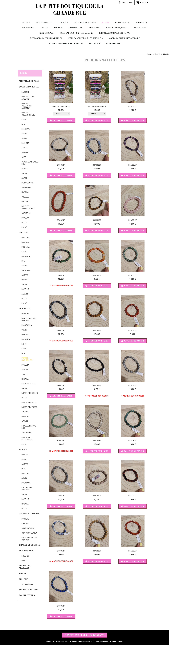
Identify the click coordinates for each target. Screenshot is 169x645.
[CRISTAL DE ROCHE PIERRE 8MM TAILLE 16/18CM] (97, 421)
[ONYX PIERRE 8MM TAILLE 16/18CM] (97, 366)
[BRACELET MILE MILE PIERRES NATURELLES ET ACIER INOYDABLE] (61, 87)
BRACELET (132, 106)
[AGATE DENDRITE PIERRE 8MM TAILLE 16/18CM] (132, 87)
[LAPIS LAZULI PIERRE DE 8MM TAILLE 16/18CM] (61, 586)
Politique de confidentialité (75, 641)
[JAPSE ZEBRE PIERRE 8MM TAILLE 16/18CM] (61, 366)
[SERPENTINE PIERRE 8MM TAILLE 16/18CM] (132, 256)
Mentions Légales (54, 641)
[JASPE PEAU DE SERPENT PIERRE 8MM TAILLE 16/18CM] (97, 311)
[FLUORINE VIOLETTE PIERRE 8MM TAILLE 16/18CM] (132, 145)
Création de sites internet (112, 641)
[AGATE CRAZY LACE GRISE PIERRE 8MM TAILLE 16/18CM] (132, 366)
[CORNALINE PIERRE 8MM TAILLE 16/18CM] (97, 256)
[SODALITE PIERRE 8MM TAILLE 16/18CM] (61, 531)
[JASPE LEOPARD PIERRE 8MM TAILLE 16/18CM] (97, 531)
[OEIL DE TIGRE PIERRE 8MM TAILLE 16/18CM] (97, 200)
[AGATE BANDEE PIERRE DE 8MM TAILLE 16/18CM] (132, 531)
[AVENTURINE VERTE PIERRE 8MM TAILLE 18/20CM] (61, 421)
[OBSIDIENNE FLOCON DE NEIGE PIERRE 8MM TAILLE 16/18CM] (61, 311)
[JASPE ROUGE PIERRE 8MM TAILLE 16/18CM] (61, 200)
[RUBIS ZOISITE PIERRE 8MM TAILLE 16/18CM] (61, 256)
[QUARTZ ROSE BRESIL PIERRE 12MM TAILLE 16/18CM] (132, 200)
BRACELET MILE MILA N (61, 106)
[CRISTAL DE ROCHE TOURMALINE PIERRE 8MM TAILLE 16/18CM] (61, 145)
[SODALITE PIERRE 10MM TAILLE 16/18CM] (97, 145)
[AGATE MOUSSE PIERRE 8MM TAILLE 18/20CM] (132, 421)
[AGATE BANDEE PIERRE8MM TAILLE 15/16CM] (132, 311)
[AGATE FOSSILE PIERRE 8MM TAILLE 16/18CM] (97, 476)
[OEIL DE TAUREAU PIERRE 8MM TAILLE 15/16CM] (132, 476)
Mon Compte (93, 641)
